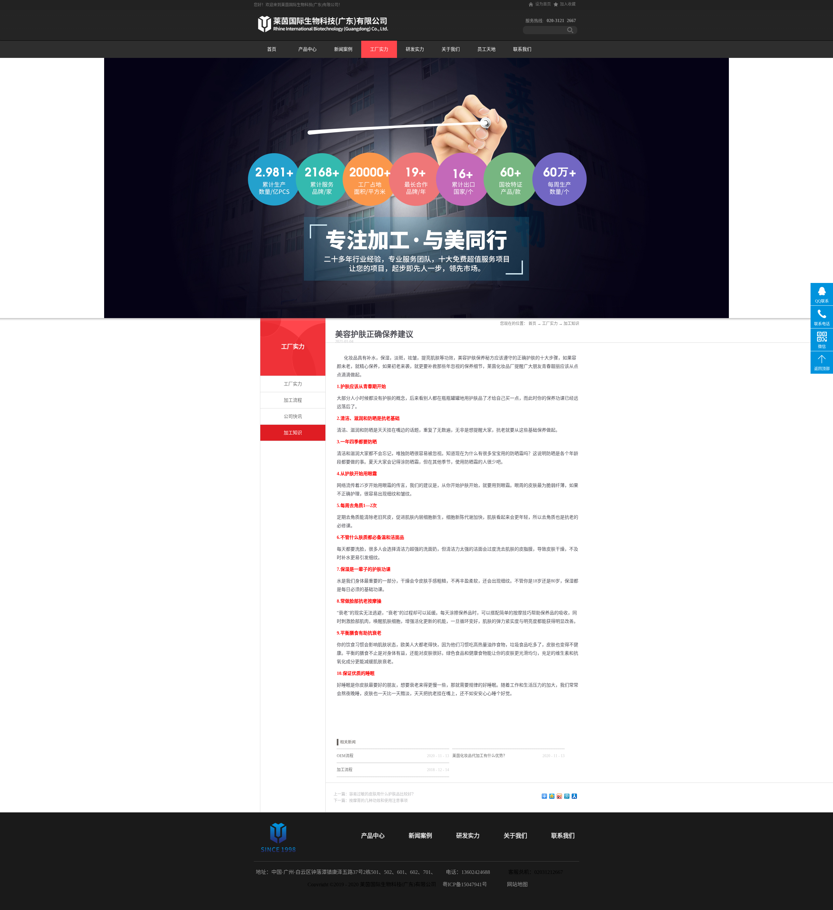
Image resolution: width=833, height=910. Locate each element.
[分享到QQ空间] (552, 796)
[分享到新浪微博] (559, 796)
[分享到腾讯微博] (567, 796)
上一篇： (375, 794)
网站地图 (516, 884)
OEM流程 (345, 756)
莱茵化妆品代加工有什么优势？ (479, 756)
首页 (271, 49)
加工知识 (571, 323)
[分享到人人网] (574, 796)
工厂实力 (550, 323)
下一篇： (371, 800)
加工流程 (344, 770)
